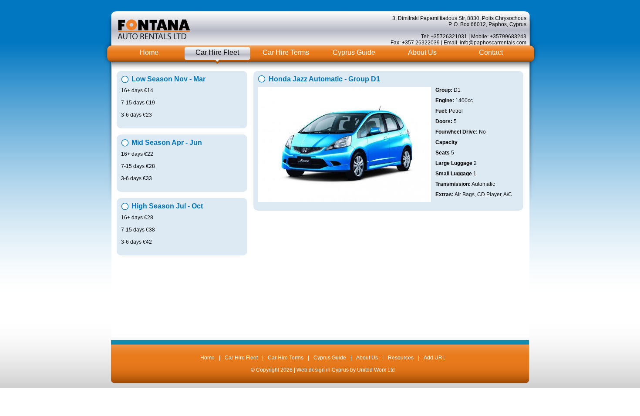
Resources (401, 358)
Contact (491, 52)
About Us (422, 52)
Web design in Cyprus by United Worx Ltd (345, 370)
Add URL (434, 358)
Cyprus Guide (354, 52)
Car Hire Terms (286, 52)
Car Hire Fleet (217, 52)
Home (149, 52)
